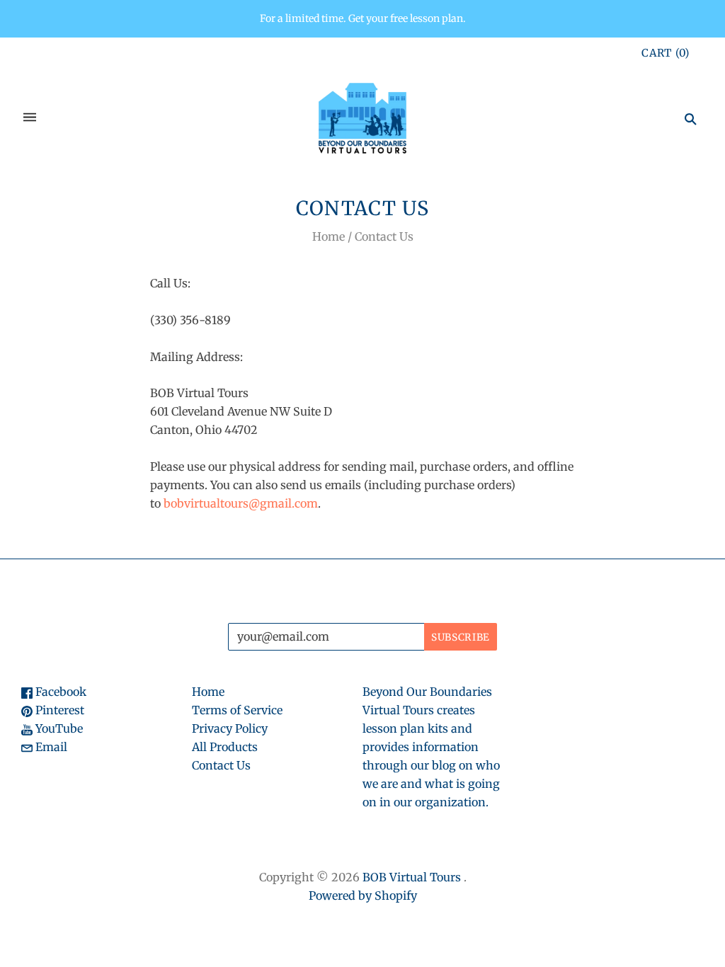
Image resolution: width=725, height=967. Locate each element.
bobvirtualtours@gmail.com (241, 503)
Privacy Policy (230, 728)
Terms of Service (237, 710)
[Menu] (29, 118)
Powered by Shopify (363, 895)
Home (328, 236)
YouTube (58, 728)
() (665, 52)
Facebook (59, 692)
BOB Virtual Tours (411, 877)
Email (50, 747)
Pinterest (58, 710)
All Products (225, 747)
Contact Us (221, 765)
